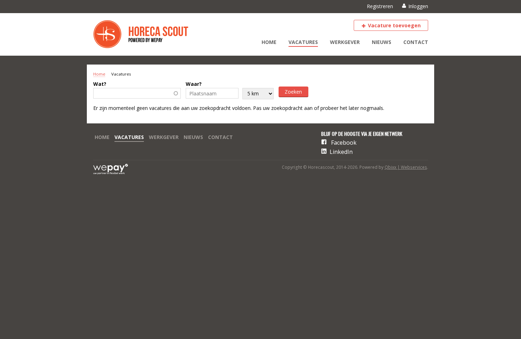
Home (269, 42)
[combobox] (137, 93)
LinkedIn (341, 152)
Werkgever (345, 42)
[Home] (146, 34)
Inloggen (418, 6)
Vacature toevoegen (394, 25)
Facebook (344, 142)
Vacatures (303, 42)
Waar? (194, 83)
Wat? (99, 83)
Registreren (380, 6)
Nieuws (381, 42)
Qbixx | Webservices (406, 167)
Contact (415, 42)
